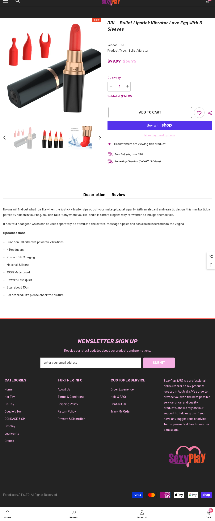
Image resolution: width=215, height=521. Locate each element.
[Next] (100, 137)
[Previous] (4, 137)
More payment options (159, 135)
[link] (74, 514)
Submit (159, 363)
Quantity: (115, 78)
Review (118, 194)
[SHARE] (208, 113)
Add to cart (149, 112)
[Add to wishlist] (199, 112)
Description (94, 194)
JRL (122, 45)
